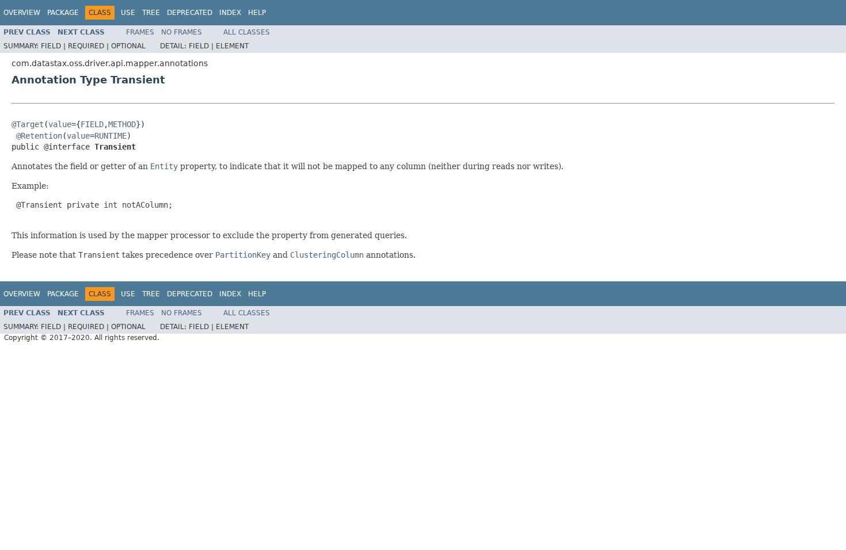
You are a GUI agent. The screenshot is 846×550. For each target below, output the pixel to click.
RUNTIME (110, 135)
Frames (140, 32)
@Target (28, 124)
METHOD (122, 124)
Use (128, 13)
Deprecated (189, 13)
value (59, 124)
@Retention (39, 135)
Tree (151, 13)
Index (230, 13)
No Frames (181, 32)
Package (63, 13)
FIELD (92, 124)
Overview (21, 13)
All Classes (246, 32)
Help (257, 13)
